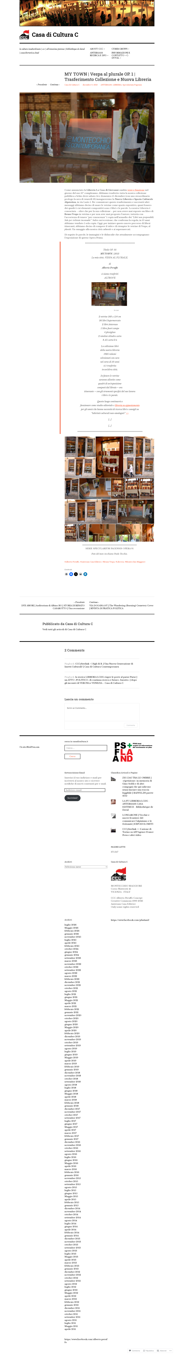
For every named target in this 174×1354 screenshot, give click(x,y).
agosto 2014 (71, 1220)
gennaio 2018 (71, 1106)
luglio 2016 (70, 1157)
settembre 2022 (73, 970)
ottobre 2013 (71, 1244)
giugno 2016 (71, 1160)
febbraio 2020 (72, 1033)
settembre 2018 (73, 1082)
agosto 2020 (71, 1021)
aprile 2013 (70, 1260)
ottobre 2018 (71, 1079)
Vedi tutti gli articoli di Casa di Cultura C (64, 629)
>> (127, 413)
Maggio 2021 (71, 1000)
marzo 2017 (71, 1133)
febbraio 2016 (72, 1172)
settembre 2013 (73, 1248)
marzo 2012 (71, 1299)
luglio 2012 (70, 1287)
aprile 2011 (70, 1329)
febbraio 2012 (72, 1302)
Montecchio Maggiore (135, 562)
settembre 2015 (73, 1184)
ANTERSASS (106, 85)
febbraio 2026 (72, 931)
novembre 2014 (73, 1211)
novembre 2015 (73, 1178)
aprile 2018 (70, 1097)
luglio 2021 (70, 994)
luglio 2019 (70, 1051)
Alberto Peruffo (72, 562)
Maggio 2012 (71, 1293)
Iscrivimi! (72, 798)
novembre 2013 (73, 1242)
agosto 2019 (71, 1048)
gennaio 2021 (71, 1012)
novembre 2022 (73, 964)
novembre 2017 (73, 1112)
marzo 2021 (71, 1006)
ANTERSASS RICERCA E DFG (98, 54)
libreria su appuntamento (127, 405)
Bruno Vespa (109, 562)
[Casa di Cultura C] (87, 13)
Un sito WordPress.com (29, 747)
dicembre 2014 (72, 1208)
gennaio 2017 (71, 1139)
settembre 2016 (73, 1151)
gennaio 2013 (72, 1269)
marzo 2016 (71, 1169)
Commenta (131, 725)
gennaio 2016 (72, 1175)
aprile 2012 (70, 1296)
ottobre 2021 (71, 988)
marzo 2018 (71, 1100)
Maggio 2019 (71, 1057)
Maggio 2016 (71, 1163)
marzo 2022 (71, 976)
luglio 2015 (70, 1190)
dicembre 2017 (72, 1109)
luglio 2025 (70, 940)
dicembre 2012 (72, 1272)
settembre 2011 (72, 1317)
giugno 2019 (71, 1054)
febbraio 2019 (72, 1066)
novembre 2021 (73, 985)
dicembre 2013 (72, 1238)
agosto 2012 (71, 1284)
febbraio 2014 (72, 1232)
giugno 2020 (71, 1024)
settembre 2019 (73, 1045)
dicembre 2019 (72, 1036)
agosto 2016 (71, 1154)
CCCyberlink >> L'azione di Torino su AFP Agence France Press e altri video (138, 832)
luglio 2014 (70, 1223)
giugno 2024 (71, 952)
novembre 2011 (73, 1311)
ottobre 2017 (71, 1115)
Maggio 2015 (71, 1196)
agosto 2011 (71, 1320)
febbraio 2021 (72, 1009)
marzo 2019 (71, 1063)
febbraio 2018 (72, 1103)
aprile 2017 (70, 1130)
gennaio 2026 (72, 934)
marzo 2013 (71, 1263)
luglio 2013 (70, 1254)
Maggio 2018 (71, 1094)
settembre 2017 (72, 1118)
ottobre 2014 (71, 1214)
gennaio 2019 (72, 1069)
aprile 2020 (71, 1030)
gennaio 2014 (72, 1235)
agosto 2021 (71, 991)
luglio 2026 (70, 925)
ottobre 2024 (71, 949)
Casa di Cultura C (55, 34)
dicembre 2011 (72, 1308)
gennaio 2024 (72, 955)
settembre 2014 (73, 1217)
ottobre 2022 (71, 967)
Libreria (120, 562)
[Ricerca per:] (86, 748)
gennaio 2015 (71, 1205)
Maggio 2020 (71, 1027)
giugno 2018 (71, 1091)
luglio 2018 (70, 1088)
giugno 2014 (71, 1226)
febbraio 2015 (72, 1202)
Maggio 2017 (71, 1127)
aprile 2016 (70, 1166)
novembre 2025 (73, 937)
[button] (80, 446)
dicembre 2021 (72, 982)
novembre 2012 (73, 1275)
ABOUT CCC (96, 49)
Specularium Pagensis (132, 85)
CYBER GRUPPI (119, 49)
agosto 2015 (71, 1187)
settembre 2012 (73, 1281)
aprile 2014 (70, 1229)
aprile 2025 (70, 943)
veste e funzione (136, 190)
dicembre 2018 (72, 1073)
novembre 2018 (73, 1075)
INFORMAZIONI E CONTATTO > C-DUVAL (121, 55)
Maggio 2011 (71, 1326)
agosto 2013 (71, 1251)
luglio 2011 (70, 1323)
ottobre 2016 (71, 1148)
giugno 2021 (71, 997)
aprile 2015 (70, 1199)
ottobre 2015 (71, 1181)
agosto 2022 (71, 973)
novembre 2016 (73, 1145)
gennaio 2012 (71, 1305)
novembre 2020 (73, 1015)
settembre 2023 (73, 958)
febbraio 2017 (72, 1136)
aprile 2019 (70, 1060)
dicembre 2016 (72, 1142)
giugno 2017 (71, 1124)
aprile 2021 (70, 1003)
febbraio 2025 (72, 946)
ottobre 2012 (71, 1278)
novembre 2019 (73, 1039)
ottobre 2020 (71, 1018)
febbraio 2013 (72, 1266)
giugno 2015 (71, 1193)
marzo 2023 (71, 961)
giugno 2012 (71, 1290)
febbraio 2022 (72, 979)
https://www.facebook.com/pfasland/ (130, 920)
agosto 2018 (71, 1085)
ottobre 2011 (71, 1314)
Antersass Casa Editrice (91, 562)
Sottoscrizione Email (75, 772)
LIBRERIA (117, 85)
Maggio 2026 (71, 928)
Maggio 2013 (71, 1257)
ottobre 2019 (71, 1042)
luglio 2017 (70, 1121)
